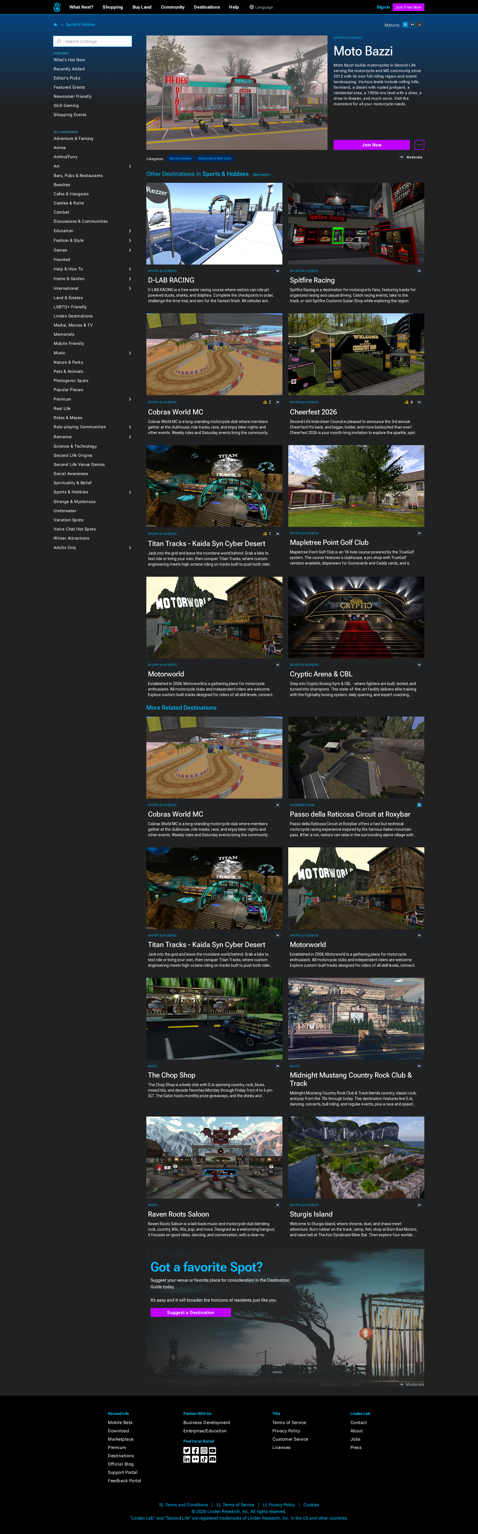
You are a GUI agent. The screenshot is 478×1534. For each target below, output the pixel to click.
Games (60, 250)
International (66, 288)
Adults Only (65, 547)
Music (60, 352)
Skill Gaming (66, 105)
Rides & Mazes (68, 417)
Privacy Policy (286, 1430)
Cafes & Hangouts (71, 193)
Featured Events (69, 87)
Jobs (355, 1439)
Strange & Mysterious (74, 501)
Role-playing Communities (80, 426)
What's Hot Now (69, 59)
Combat (61, 212)
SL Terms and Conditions (183, 1504)
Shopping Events (70, 114)
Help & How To (68, 268)
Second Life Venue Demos (79, 464)
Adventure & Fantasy (74, 138)
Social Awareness (71, 473)
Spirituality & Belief (73, 482)
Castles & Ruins (69, 203)
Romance (63, 436)
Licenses (281, 1447)
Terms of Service (289, 1422)
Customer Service (290, 1439)
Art (56, 166)
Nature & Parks (68, 362)
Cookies (311, 1504)
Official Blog (121, 1464)
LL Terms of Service (235, 1504)
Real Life (62, 408)
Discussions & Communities (81, 221)
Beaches (62, 184)
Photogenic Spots (71, 380)
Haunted (62, 259)
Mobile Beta (120, 1422)
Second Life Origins (73, 455)
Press (356, 1447)
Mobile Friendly (69, 343)
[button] (81, 7)
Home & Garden (69, 278)
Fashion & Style (69, 240)
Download (118, 1430)
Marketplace (121, 1439)
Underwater (65, 510)
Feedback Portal (124, 1480)
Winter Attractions (71, 538)
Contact (358, 1422)
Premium (62, 399)
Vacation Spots (68, 519)
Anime (60, 147)
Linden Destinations (73, 316)
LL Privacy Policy (279, 1504)
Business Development (206, 1422)
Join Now (371, 145)
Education (63, 230)
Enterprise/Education (205, 1430)
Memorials (64, 334)
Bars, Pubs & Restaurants (78, 175)
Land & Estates (68, 297)
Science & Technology (75, 446)
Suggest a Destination (190, 1312)
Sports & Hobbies (80, 24)
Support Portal (122, 1472)
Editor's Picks (67, 78)
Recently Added (69, 68)
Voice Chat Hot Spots (75, 529)
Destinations (121, 1455)
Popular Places (68, 389)
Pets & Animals (68, 371)
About (356, 1430)
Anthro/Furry (65, 156)
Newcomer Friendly (73, 96)
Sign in (383, 7)
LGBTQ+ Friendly (70, 306)
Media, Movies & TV (73, 325)
